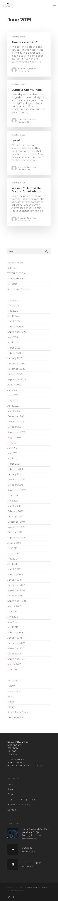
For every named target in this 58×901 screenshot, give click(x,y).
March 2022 (13, 411)
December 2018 (16, 585)
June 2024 (13, 305)
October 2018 (14, 595)
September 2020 (16, 490)
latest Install (14, 691)
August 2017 (14, 664)
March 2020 (14, 506)
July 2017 (12, 669)
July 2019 (12, 548)
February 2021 (15, 469)
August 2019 (14, 543)
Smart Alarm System (18, 712)
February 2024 (15, 326)
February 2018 (15, 632)
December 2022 (16, 363)
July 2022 (12, 390)
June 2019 (12, 553)
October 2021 (14, 427)
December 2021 (16, 416)
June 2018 (12, 616)
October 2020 (15, 485)
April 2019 (12, 564)
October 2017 (14, 653)
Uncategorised (18, 36)
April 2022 (12, 406)
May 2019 (12, 558)
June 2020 (13, 500)
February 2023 (15, 353)
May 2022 (12, 400)
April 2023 (12, 342)
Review (11, 707)
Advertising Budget (18, 289)
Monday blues (15, 278)
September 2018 (16, 601)
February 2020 (15, 511)
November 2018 (16, 590)
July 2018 (12, 611)
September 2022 (16, 379)
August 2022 (14, 384)
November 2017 (16, 648)
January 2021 (14, 474)
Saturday (12, 268)
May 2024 (12, 311)
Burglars (12, 284)
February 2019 (15, 574)
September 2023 (16, 332)
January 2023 (14, 358)
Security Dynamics (27, 68)
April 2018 (12, 627)
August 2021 (14, 437)
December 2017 (16, 643)
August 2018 (14, 606)
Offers (10, 701)
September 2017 (16, 659)
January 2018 (14, 638)
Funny (11, 686)
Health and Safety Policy (21, 799)
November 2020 (16, 479)
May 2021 (12, 453)
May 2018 (12, 622)
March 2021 (13, 464)
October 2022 (15, 374)
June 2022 (13, 395)
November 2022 (16, 369)
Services (11, 789)
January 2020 (14, 516)
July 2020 (12, 495)
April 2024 (13, 316)
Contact (12, 809)
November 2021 (16, 421)
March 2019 (13, 569)
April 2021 (12, 458)
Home (10, 784)
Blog (10, 794)
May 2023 (12, 337)
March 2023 (13, 347)
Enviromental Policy (18, 804)
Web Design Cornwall (36, 887)
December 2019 (16, 522)
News (10, 696)
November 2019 (16, 527)
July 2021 (12, 442)
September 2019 (16, 537)
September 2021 (16, 432)
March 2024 (14, 321)
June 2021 (12, 448)
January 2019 (14, 580)
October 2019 (14, 532)
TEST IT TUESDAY (16, 273)
